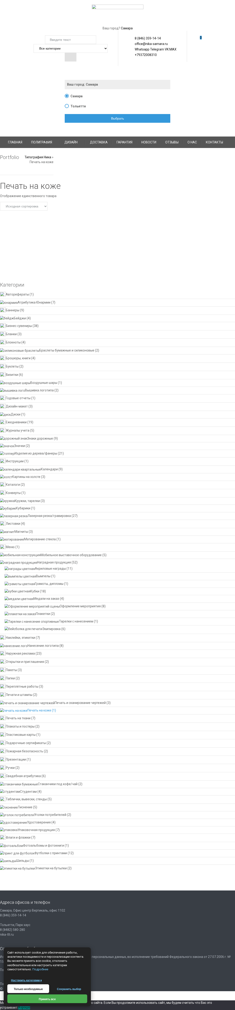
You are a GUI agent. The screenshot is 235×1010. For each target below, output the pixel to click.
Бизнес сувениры (19, 326)
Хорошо (24, 1007)
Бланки (11, 334)
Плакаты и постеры (20, 726)
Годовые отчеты (18, 398)
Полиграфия (41, 142)
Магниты (21, 531)
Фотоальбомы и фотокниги (43, 845)
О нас (192, 142)
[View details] (41, 227)
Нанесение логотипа (43, 645)
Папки (10, 678)
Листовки (13, 523)
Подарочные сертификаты (26, 743)
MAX (172, 49)
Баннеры (12, 310)
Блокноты (13, 342)
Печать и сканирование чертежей (80, 703)
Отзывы (172, 142)
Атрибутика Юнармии (34, 302)
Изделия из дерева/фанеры (35, 453)
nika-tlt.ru (7, 934)
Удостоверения (39, 822)
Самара (127, 28)
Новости (148, 142)
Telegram (156, 49)
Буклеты (12, 366)
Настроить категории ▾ (26, 980)
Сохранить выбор (69, 989)
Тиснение (25, 807)
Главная (15, 142)
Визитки (12, 375)
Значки (19, 446)
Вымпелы (43, 576)
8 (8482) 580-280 (12, 930)
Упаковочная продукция (36, 830)
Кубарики (23, 508)
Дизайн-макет (17, 406)
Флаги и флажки (18, 838)
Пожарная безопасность (24, 751)
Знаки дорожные (40, 438)
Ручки (10, 768)
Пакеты (11, 670)
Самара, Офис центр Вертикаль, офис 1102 (32, 910)
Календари (49, 469)
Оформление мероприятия (80, 606)
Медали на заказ (46, 598)
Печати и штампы (19, 695)
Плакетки (43, 614)
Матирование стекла (40, 539)
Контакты (214, 142)
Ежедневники (16, 422)
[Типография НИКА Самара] (117, 12)
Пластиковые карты (21, 735)
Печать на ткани (18, 718)
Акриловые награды (50, 568)
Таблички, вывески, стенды (26, 799)
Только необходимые (28, 989)
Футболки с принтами (50, 853)
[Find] (70, 57)
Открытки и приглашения (25, 662)
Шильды (22, 860)
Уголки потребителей (50, 815)
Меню (10, 547)
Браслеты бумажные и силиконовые (66, 350)
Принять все (47, 999)
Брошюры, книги (18, 358)
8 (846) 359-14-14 (148, 38)
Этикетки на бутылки (51, 868)
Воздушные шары (43, 383)
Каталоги (13, 484)
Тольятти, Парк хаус (15, 925)
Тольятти (78, 106)
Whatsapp (139, 49)
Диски (15, 414)
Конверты (13, 493)
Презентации (16, 759)
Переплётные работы (22, 686)
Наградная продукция (54, 562)
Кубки (34, 591)
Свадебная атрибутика (23, 776)
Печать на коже (39, 710)
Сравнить (29, 267)
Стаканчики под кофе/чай (58, 784)
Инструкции (15, 461)
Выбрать (117, 118)
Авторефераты (17, 294)
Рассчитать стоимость (154, 255)
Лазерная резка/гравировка (49, 516)
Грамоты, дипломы (49, 584)
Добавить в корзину (36, 259)
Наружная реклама (20, 653)
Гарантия (124, 142)
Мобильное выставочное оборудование (71, 555)
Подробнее (40, 969)
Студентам (28, 791)
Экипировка (51, 629)
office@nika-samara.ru (148, 44)
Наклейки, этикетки (20, 638)
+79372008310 (143, 55)
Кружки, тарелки (27, 501)
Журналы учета (17, 430)
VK (166, 49)
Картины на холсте (26, 477)
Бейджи (20, 318)
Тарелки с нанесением (76, 621)
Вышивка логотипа (39, 390)
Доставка (99, 142)
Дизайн (71, 142)
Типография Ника (38, 157)
